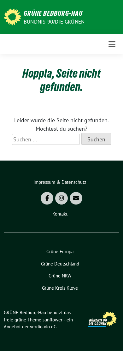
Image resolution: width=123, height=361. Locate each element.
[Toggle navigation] (112, 44)
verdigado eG (43, 327)
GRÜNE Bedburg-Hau (53, 13)
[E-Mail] (76, 198)
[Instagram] (61, 198)
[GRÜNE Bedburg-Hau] (12, 16)
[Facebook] (47, 198)
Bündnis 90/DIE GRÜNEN (54, 21)
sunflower (52, 320)
